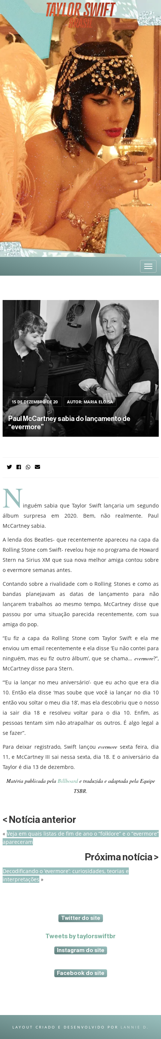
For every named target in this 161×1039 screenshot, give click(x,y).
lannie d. (135, 1027)
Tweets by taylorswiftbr (80, 936)
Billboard (67, 780)
